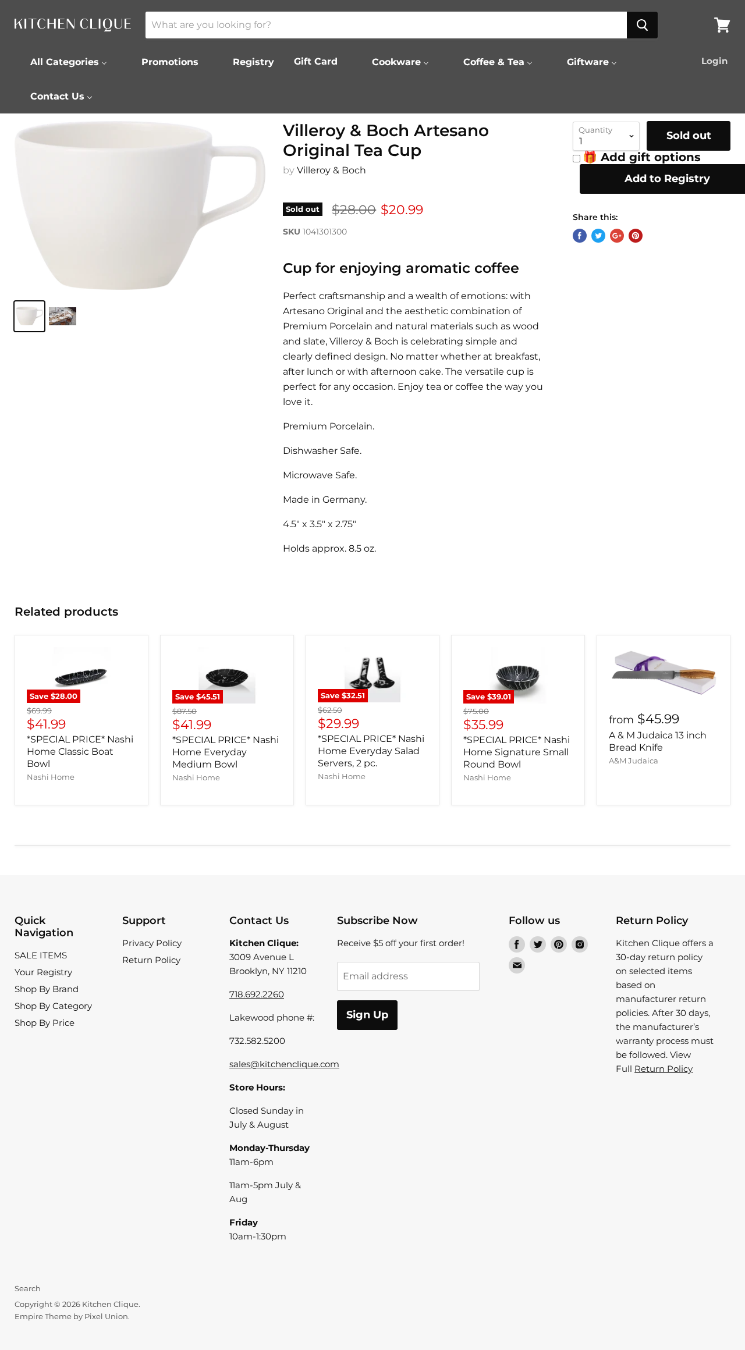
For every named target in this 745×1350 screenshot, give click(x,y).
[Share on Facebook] (580, 236)
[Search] (642, 25)
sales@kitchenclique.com (284, 1064)
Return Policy (151, 959)
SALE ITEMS (41, 955)
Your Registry (43, 972)
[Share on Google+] (617, 236)
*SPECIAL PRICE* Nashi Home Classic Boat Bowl (80, 751)
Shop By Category (53, 1005)
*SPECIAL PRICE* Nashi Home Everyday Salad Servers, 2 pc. (371, 751)
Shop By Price (44, 1022)
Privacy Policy (152, 942)
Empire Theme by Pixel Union (71, 1316)
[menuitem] (61, 61)
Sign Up (367, 1014)
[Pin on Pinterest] (636, 236)
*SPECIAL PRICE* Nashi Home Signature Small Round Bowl (516, 752)
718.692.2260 (256, 994)
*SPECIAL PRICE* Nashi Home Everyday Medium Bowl (225, 752)
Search (28, 1288)
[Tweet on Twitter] (598, 236)
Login (714, 60)
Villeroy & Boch (331, 170)
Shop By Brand (47, 988)
